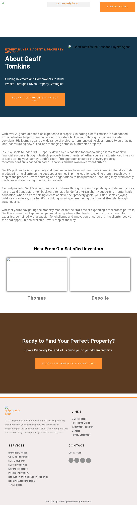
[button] (68, 4)
